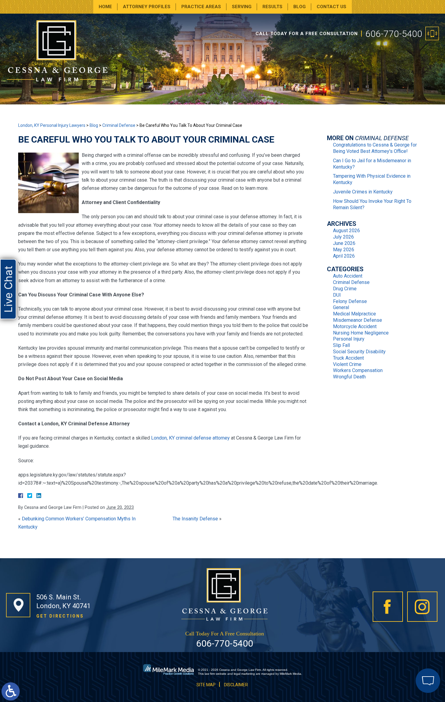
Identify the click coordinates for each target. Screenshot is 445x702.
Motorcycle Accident (355, 326)
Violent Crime (347, 364)
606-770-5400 (393, 33)
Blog (299, 6)
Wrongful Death (349, 377)
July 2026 (343, 237)
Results (272, 6)
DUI (337, 295)
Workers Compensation (358, 370)
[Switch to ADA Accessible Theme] (11, 691)
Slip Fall (341, 345)
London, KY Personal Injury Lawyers (51, 125)
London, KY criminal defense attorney (190, 438)
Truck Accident (348, 358)
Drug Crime (345, 289)
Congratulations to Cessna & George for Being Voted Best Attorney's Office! (375, 148)
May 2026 (343, 249)
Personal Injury (348, 339)
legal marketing (244, 673)
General (341, 307)
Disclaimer (236, 684)
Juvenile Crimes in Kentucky (363, 192)
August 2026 (346, 230)
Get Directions (60, 616)
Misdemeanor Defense (357, 320)
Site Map (206, 684)
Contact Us (331, 6)
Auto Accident (347, 276)
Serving (242, 6)
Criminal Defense (118, 125)
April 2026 (344, 256)
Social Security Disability (359, 351)
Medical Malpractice (354, 314)
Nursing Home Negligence (361, 333)
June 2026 (344, 243)
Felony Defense (350, 301)
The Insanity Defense (195, 519)
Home (105, 6)
